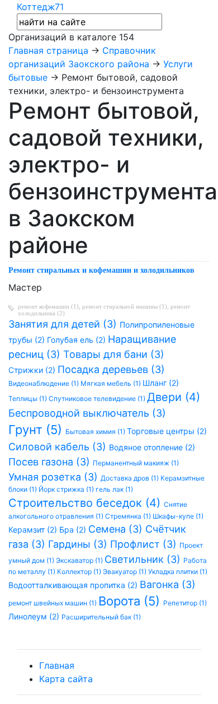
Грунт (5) (36, 429)
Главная (56, 665)
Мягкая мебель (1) (111, 383)
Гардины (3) (79, 544)
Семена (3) (116, 529)
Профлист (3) (144, 544)
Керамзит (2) (33, 529)
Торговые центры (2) (167, 431)
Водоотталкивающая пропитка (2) (74, 585)
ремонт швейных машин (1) (53, 603)
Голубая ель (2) (77, 339)
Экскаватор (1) (80, 560)
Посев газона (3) (50, 462)
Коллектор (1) (80, 571)
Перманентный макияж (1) (136, 463)
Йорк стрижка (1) (67, 489)
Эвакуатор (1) (125, 571)
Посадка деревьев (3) (111, 369)
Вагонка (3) (168, 584)
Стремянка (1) (129, 516)
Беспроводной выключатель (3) (87, 413)
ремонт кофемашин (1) (48, 306)
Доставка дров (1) (130, 478)
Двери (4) (173, 397)
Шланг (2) (161, 383)
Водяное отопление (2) (152, 447)
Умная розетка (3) (54, 477)
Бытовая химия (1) (96, 431)
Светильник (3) (144, 559)
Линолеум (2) (34, 616)
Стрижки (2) (33, 370)
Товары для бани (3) (113, 354)
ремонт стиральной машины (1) (124, 306)
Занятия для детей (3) (64, 324)
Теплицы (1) (28, 398)
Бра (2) (73, 529)
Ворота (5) (130, 601)
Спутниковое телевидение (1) (98, 398)
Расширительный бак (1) (101, 617)
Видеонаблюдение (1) (44, 383)
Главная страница (48, 50)
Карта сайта (66, 678)
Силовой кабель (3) (58, 447)
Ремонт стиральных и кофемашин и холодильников (101, 270)
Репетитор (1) (185, 603)
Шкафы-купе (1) (178, 516)
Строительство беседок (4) (86, 503)
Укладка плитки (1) (177, 571)
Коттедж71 (40, 6)
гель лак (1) (114, 489)
